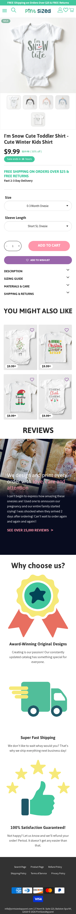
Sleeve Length (15, 218)
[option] (38, 55)
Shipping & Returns (19, 294)
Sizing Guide (13, 278)
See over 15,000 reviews (28, 530)
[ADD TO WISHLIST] (32, 330)
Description (13, 271)
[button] (50, 246)
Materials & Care (17, 286)
